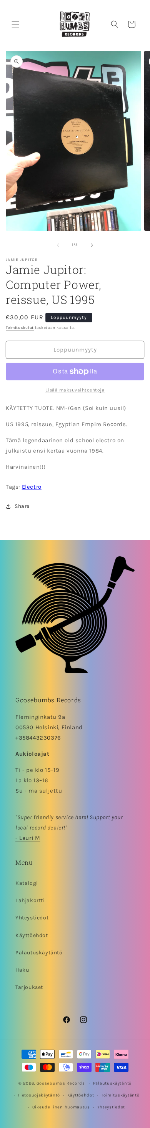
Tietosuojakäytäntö (39, 1095)
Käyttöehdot (31, 935)
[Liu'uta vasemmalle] (58, 245)
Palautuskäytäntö (39, 952)
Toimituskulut (20, 327)
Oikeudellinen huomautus (61, 1107)
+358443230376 (38, 737)
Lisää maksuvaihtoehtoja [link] (75, 390)
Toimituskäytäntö (120, 1095)
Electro (32, 486)
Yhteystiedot (31, 917)
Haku (22, 970)
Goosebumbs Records (61, 1083)
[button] (15, 24)
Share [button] (22, 506)
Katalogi (26, 883)
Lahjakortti (30, 900)
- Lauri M (27, 837)
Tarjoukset (29, 987)
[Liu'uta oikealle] (91, 245)
